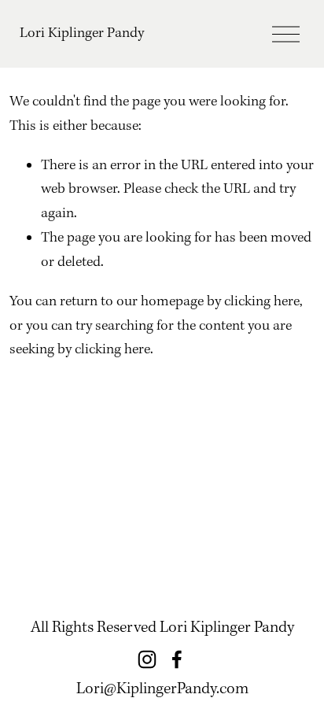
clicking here (262, 302)
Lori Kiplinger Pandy (82, 33)
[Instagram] (147, 659)
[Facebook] (177, 659)
